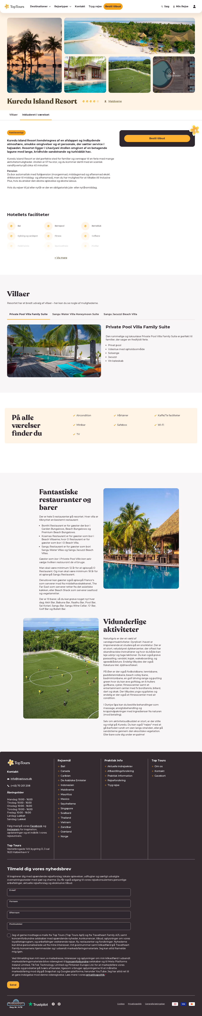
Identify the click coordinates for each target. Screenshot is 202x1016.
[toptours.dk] (19, 762)
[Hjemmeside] (14, 6)
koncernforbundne (77, 961)
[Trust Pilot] (38, 1004)
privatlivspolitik (95, 974)
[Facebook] (53, 1004)
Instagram (13, 829)
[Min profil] (194, 6)
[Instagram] (59, 1004)
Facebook (36, 826)
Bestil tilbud (157, 138)
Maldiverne (115, 101)
